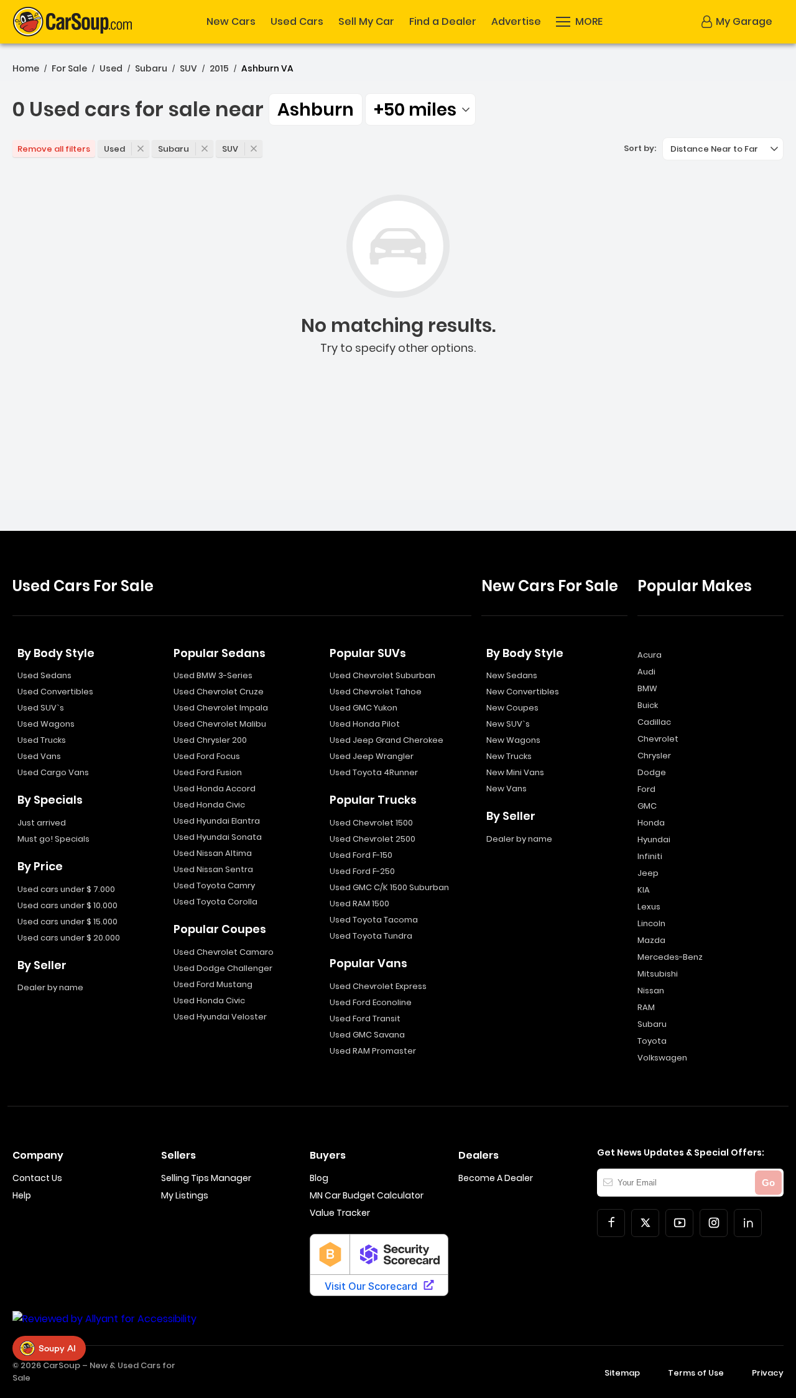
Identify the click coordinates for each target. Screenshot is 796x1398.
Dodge (651, 772)
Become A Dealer (495, 1178)
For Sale (69, 68)
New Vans (506, 788)
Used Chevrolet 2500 (372, 839)
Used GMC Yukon (363, 708)
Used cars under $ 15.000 (67, 921)
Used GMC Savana (367, 1035)
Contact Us (37, 1178)
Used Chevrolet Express (378, 986)
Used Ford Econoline (371, 1002)
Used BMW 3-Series (213, 675)
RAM (646, 1007)
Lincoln (651, 923)
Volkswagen (662, 1058)
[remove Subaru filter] (204, 148)
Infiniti (649, 856)
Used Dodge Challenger (223, 968)
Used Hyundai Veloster (220, 1017)
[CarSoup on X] (645, 1223)
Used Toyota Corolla (215, 902)
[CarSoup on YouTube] (679, 1223)
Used (111, 68)
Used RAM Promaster (373, 1051)
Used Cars (297, 22)
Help (21, 1195)
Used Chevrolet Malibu (220, 724)
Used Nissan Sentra (213, 869)
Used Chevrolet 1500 (371, 823)
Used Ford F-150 (361, 855)
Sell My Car (366, 22)
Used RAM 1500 (359, 903)
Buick (647, 705)
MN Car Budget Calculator (366, 1195)
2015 (219, 68)
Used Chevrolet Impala (221, 708)
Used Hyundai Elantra (217, 821)
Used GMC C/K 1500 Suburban (389, 887)
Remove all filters (53, 149)
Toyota (652, 1041)
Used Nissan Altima (213, 853)
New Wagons (513, 740)
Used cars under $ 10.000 (67, 905)
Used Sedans (44, 675)
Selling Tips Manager (206, 1178)
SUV (188, 68)
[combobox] (420, 109)
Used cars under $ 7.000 (66, 889)
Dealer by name (50, 987)
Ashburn (315, 110)
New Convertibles (522, 691)
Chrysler (654, 755)
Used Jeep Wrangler (372, 756)
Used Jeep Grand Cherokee (386, 740)
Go (768, 1182)
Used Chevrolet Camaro (224, 952)
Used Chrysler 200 (210, 740)
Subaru (151, 68)
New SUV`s (508, 724)
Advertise (516, 22)
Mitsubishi (657, 974)
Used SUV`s (40, 708)
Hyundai (653, 839)
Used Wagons (46, 724)
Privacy (768, 1373)
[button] (579, 22)
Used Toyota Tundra (371, 936)
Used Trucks (41, 740)
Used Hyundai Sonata (218, 837)
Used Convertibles (55, 691)
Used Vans (39, 756)
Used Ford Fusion (208, 772)
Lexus (648, 907)
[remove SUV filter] (253, 148)
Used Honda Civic (209, 805)
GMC (647, 806)
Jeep (648, 873)
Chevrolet (657, 739)
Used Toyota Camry (214, 885)
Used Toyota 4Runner (374, 772)
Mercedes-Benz (670, 957)
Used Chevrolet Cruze (219, 691)
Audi (646, 672)
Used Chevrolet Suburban (382, 675)
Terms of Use (696, 1373)
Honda (651, 823)
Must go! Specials (53, 839)
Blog (319, 1178)
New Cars (231, 22)
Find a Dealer (442, 22)
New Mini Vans (515, 772)
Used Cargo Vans (53, 772)
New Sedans (511, 675)
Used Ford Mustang (213, 984)
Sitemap (622, 1373)
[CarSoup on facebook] (611, 1223)
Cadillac (654, 722)
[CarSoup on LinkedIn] (748, 1223)
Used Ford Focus (207, 756)
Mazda (651, 940)
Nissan (650, 990)
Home (25, 68)
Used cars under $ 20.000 (68, 938)
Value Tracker (340, 1213)
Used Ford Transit (365, 1018)
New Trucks (509, 756)
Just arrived (41, 823)
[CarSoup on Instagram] (714, 1223)
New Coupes (512, 708)
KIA (643, 890)
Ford (646, 789)
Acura (649, 655)
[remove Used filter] (140, 148)
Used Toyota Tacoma (374, 920)
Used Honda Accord (215, 788)
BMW (647, 688)
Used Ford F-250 (362, 871)
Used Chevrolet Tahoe (376, 691)
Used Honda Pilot (365, 724)
